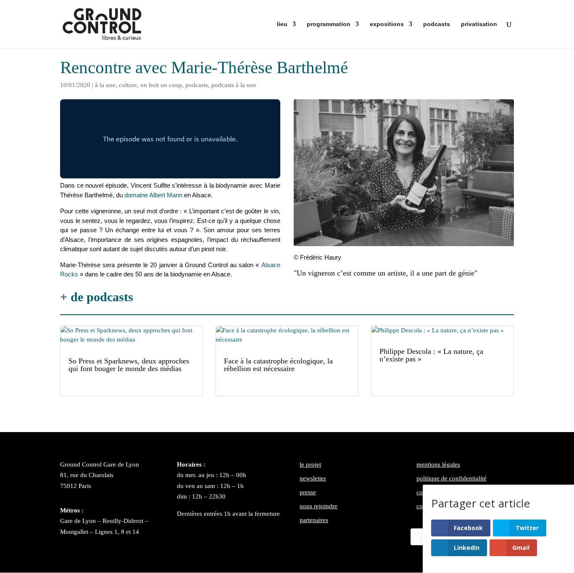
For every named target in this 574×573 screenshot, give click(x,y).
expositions (387, 24)
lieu (282, 24)
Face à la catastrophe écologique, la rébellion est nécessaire (278, 365)
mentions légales (438, 464)
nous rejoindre (318, 506)
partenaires (314, 520)
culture (128, 85)
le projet (310, 464)
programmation (328, 24)
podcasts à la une (233, 85)
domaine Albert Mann (153, 195)
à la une (105, 85)
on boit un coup (161, 85)
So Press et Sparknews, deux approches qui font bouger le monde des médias (128, 365)
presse (308, 492)
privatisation (479, 24)
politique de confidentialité (451, 478)
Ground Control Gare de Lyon (99, 464)
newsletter (313, 478)
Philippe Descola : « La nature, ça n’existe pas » (431, 355)
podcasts (436, 24)
